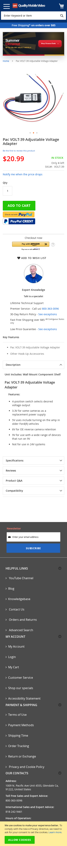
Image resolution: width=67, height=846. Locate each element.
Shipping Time (18, 735)
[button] (30, 133)
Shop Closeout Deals (48, 43)
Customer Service (20, 678)
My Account (16, 646)
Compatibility (14, 490)
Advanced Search (20, 630)
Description (13, 364)
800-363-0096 (50, 308)
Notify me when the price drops (22, 174)
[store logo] (29, 6)
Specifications (14, 460)
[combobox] (33, 15)
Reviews (11, 470)
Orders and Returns (22, 620)
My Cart (13, 667)
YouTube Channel (20, 578)
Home (6, 60)
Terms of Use (17, 715)
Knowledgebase (19, 599)
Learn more (55, 832)
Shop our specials (20, 688)
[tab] (33, 365)
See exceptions (47, 314)
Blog (11, 588)
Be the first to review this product (19, 150)
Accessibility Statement (24, 698)
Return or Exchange (22, 756)
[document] (34, 834)
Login (12, 657)
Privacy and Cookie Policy (26, 767)
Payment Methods (21, 725)
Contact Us (16, 609)
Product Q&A (14, 480)
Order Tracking (18, 746)
